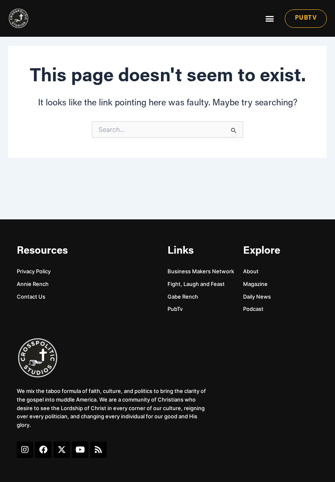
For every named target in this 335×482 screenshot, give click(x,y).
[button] (270, 18)
